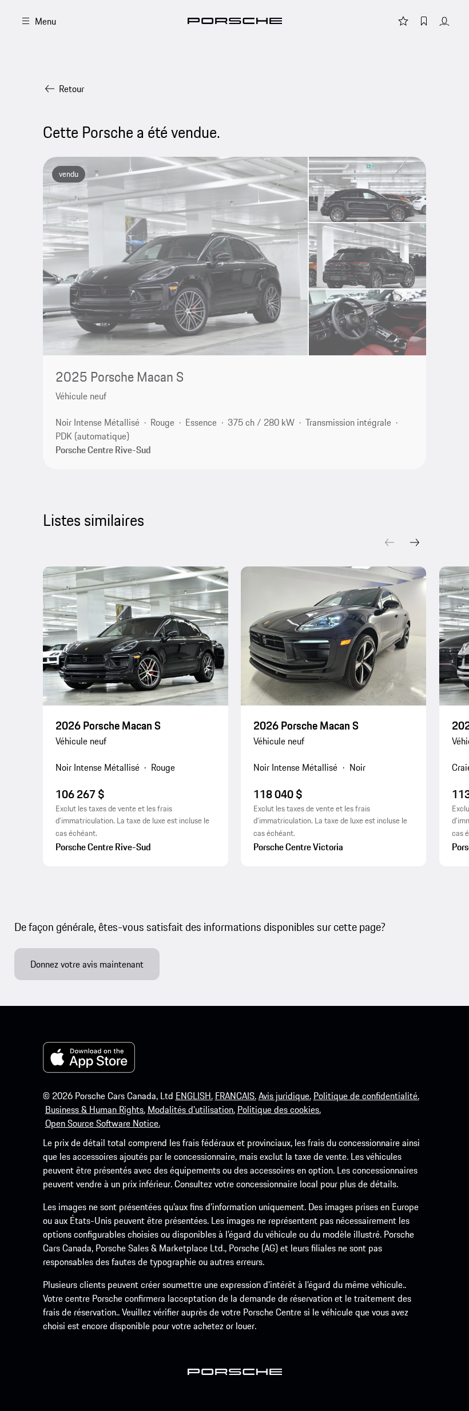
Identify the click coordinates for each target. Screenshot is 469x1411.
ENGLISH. (194, 1096)
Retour (71, 89)
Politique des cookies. (279, 1109)
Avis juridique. (285, 1096)
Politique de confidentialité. (366, 1096)
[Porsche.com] (235, 21)
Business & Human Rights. (95, 1109)
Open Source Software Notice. (102, 1123)
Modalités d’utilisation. (191, 1109)
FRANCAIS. (235, 1096)
